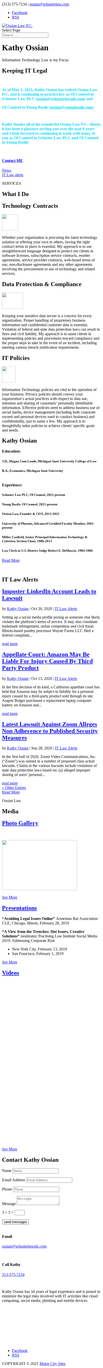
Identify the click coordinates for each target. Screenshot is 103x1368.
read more (10, 644)
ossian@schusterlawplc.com (60, 99)
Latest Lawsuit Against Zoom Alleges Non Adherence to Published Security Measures (50, 731)
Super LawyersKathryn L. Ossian (25, 1330)
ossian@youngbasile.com (71, 107)
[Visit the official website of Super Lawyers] (24, 1339)
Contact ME (12, 160)
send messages (15, 1222)
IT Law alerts (12, 175)
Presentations (19, 908)
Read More (11, 560)
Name (7, 1170)
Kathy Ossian (17, 609)
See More (9, 897)
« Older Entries (14, 788)
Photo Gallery (20, 823)
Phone (7, 1189)
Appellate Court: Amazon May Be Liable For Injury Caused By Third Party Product (47, 661)
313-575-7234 (13, 1274)
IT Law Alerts (66, 609)
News (6, 170)
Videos (10, 972)
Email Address (13, 1180)
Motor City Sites (53, 1363)
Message (9, 1204)
